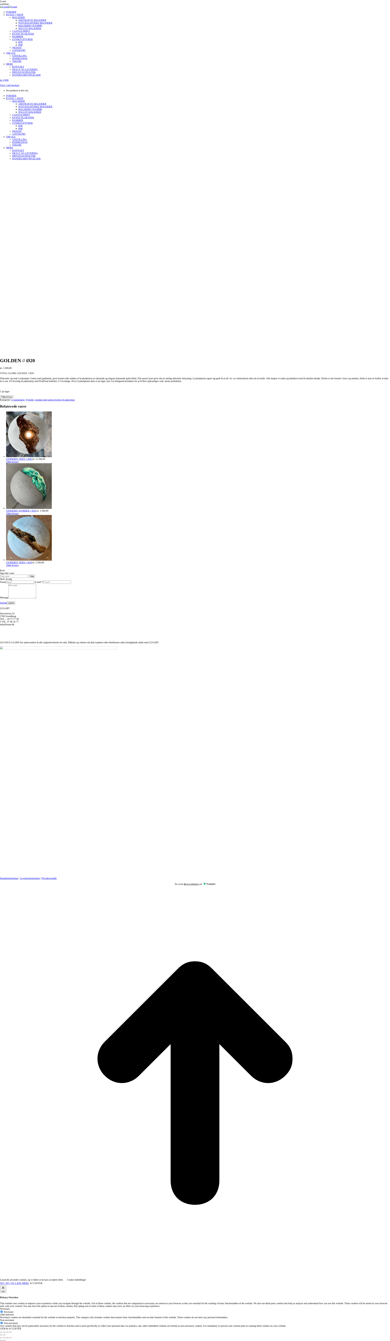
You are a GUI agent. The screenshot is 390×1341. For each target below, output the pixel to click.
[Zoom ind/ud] (1, 1332)
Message (4, 597)
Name (3, 582)
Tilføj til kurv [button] (12, 461)
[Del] (7, 1332)
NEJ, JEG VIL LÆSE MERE (14, 1283)
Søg (32, 576)
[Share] (4, 1337)
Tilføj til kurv (6, 397)
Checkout (14, 85)
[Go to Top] (195, 1277)
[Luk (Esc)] (10, 1332)
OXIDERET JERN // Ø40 (19, 459)
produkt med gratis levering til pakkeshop (55, 400)
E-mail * (39, 582)
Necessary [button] (5, 1309)
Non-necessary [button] (7, 1320)
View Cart (5, 85)
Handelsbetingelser (9, 878)
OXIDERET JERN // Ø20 (19, 562)
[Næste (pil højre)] (4, 1334)
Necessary (9, 1312)
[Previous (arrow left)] (1, 1340)
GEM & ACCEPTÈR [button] (10, 1328)
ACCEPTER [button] (36, 1283)
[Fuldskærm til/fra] (4, 1332)
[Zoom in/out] (10, 1337)
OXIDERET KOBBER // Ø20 (21, 510)
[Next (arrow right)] (4, 1340)
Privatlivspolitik (49, 878)
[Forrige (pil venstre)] (1, 1334)
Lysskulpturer (17, 400)
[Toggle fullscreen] (7, 1337)
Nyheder (30, 400)
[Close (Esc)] (1, 1337)
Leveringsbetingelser (30, 878)
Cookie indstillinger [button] (76, 1279)
